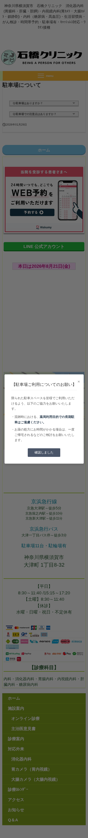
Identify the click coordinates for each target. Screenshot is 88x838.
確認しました (44, 452)
